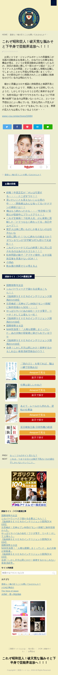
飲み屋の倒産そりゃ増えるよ (21, 266)
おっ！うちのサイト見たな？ (23, 455)
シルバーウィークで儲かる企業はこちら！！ (23, 518)
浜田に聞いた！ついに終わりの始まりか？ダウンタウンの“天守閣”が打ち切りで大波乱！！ (29, 240)
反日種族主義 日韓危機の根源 (36, 427)
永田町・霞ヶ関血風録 (11, 594)
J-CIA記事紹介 (7, 587)
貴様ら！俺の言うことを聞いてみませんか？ (23, 175)
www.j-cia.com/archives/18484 (17, 116)
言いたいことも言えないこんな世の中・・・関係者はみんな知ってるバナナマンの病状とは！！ (29, 204)
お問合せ (31, 651)
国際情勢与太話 (14, 285)
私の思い (31, 649)
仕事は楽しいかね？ (31, 385)
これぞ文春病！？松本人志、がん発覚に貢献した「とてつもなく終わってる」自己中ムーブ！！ (29, 222)
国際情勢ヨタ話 (14, 325)
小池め (10, 262)
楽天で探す (38, 377)
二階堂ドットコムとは (17, 649)
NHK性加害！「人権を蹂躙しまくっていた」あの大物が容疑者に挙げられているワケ (29, 333)
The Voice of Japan (10, 591)
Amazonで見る (37, 372)
